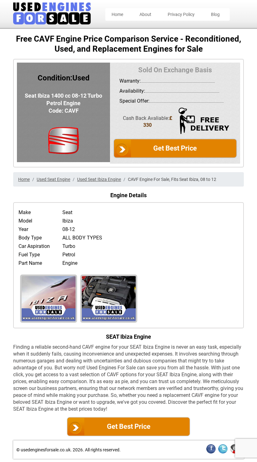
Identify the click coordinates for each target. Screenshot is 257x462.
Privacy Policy (181, 14)
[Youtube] (234, 452)
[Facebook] (211, 452)
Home (117, 14)
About (145, 14)
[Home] (52, 23)
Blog (215, 14)
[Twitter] (223, 452)
